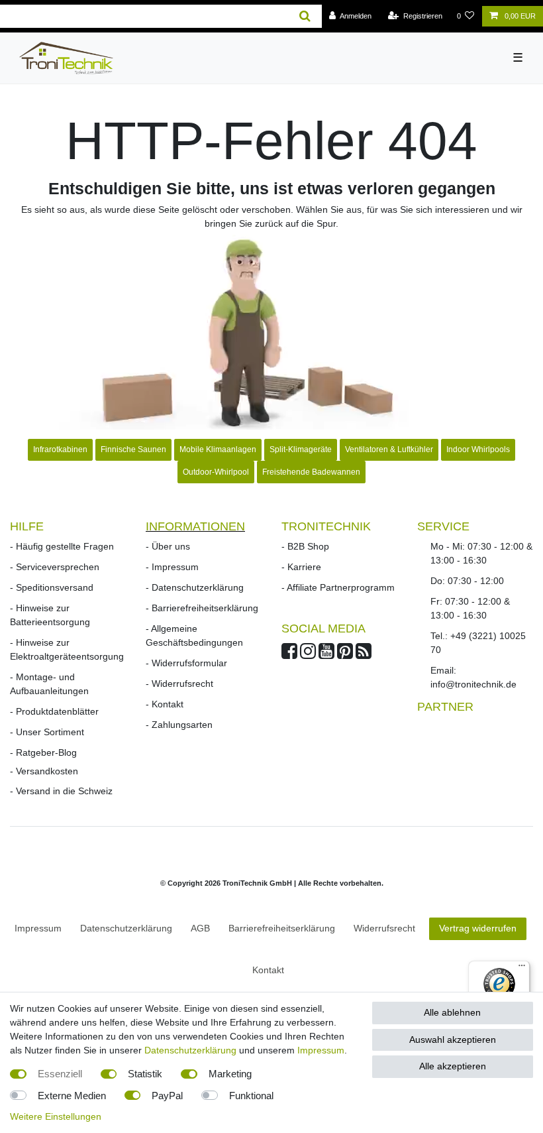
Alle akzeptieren (452, 1066)
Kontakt (268, 970)
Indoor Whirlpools (478, 449)
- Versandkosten (44, 771)
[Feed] (363, 654)
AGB (200, 928)
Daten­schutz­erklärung (126, 928)
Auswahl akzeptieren (452, 1039)
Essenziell (60, 1073)
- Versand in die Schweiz (61, 791)
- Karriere (301, 567)
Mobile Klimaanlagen (217, 449)
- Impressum (172, 567)
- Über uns (168, 546)
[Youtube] (326, 654)
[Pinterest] (345, 654)
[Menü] (522, 969)
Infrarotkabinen (60, 449)
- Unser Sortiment (47, 732)
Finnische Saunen (133, 449)
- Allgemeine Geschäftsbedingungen (194, 635)
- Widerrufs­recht (179, 683)
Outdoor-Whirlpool (216, 472)
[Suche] (305, 16)
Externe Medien (72, 1095)
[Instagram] (308, 654)
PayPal (167, 1095)
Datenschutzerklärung (190, 1050)
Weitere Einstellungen (55, 1116)
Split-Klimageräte (301, 449)
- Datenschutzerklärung (195, 587)
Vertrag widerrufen (478, 928)
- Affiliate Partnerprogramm (338, 587)
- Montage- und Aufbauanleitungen (49, 684)
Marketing (230, 1073)
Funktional (251, 1095)
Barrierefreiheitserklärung (281, 928)
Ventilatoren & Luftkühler (389, 449)
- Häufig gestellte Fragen (62, 546)
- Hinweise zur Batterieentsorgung (50, 615)
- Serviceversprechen (54, 567)
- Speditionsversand (51, 587)
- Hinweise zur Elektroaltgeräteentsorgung (67, 649)
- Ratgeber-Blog (43, 752)
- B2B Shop (305, 546)
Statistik (145, 1073)
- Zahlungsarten (179, 724)
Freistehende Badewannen (311, 472)
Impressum (38, 928)
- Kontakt (164, 704)
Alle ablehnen (452, 1012)
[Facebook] (289, 654)
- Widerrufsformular (186, 663)
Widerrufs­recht (384, 928)
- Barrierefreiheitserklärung (202, 608)
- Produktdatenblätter (54, 711)
